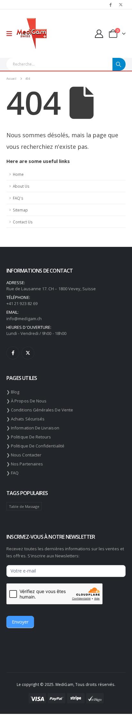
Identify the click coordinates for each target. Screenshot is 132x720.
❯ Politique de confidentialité (35, 446)
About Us (21, 186)
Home (18, 174)
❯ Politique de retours (28, 437)
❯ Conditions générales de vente (39, 410)
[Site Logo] (31, 33)
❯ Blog (12, 392)
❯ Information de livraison (32, 428)
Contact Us (23, 221)
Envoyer (20, 622)
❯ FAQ (12, 473)
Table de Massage (24, 506)
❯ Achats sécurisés (25, 419)
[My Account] (99, 34)
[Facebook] (110, 4)
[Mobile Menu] (11, 33)
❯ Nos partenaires (24, 464)
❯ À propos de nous (26, 401)
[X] (120, 4)
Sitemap (20, 209)
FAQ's (18, 198)
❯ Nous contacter (23, 455)
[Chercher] (119, 64)
